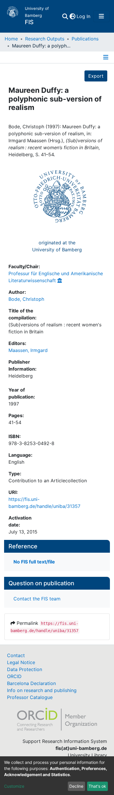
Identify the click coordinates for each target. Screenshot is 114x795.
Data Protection (24, 669)
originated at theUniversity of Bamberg (57, 246)
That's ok (97, 786)
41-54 (14, 422)
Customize (14, 786)
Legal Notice (21, 662)
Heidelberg (20, 376)
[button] (72, 16)
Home (11, 39)
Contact (16, 655)
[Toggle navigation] (101, 16)
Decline (76, 786)
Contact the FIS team (37, 599)
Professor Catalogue (30, 697)
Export (95, 76)
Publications (85, 39)
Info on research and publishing (42, 690)
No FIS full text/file (34, 562)
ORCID (14, 676)
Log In (84, 16)
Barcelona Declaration (31, 683)
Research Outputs (44, 39)
